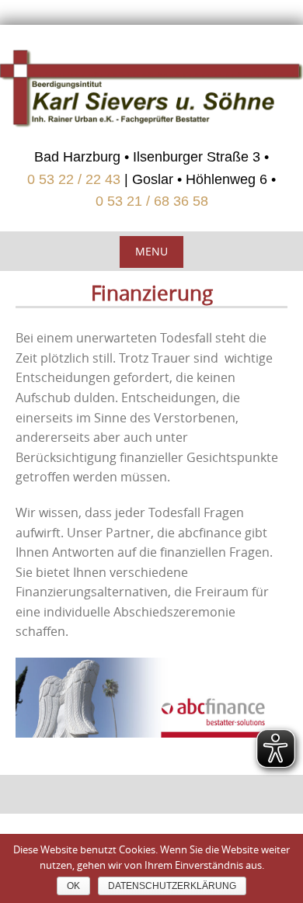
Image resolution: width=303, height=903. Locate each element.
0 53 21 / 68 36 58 (152, 201)
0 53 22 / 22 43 (73, 179)
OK (73, 885)
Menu (151, 251)
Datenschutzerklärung (172, 885)
